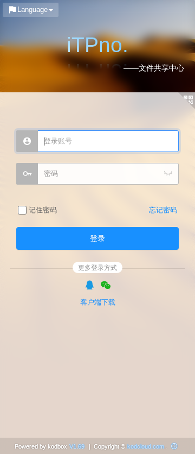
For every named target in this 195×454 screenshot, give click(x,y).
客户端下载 (97, 302)
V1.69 (76, 446)
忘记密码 (163, 210)
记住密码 (42, 210)
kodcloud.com (145, 446)
